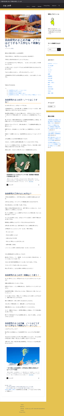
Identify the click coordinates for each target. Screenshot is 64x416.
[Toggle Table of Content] (6, 88)
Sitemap (39, 6)
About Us (54, 5)
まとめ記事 (50, 65)
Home (6, 389)
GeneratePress (42, 408)
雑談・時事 (50, 93)
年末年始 (50, 80)
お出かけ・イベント (53, 63)
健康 (49, 74)
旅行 (49, 84)
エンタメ (50, 70)
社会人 (49, 91)
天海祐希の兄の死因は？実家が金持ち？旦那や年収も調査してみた (54, 121)
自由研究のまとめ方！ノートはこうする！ (18, 90)
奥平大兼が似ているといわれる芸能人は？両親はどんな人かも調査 (54, 139)
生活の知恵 (50, 89)
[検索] (59, 49)
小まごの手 (7, 6)
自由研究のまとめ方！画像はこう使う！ (17, 93)
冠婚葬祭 (50, 76)
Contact (33, 6)
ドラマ (49, 72)
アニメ (49, 67)
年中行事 (50, 78)
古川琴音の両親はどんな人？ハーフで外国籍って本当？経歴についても (54, 144)
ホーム (28, 6)
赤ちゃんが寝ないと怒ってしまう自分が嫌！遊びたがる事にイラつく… (20, 388)
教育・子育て (9, 385)
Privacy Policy (47, 5)
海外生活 (50, 86)
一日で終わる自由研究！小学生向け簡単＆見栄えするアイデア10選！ (20, 386)
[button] (59, 6)
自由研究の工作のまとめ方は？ (15, 91)
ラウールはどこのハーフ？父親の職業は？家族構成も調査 (54, 133)
